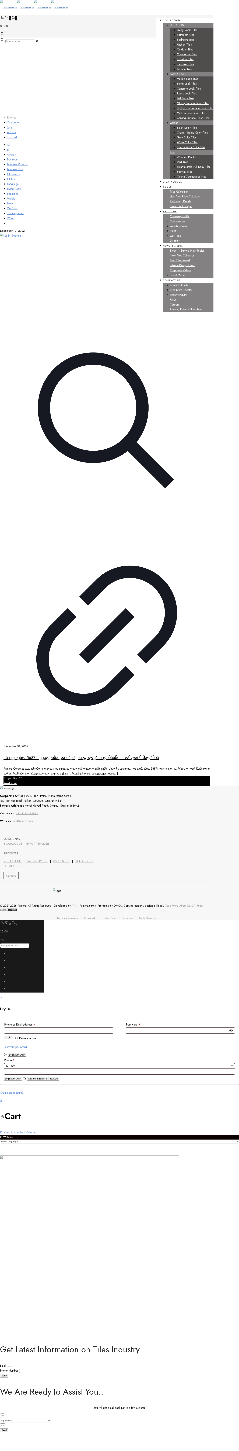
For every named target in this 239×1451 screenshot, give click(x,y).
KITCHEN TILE (61, 861)
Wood (10, 218)
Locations (12, 194)
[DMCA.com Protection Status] (8, 911)
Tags (9, 127)
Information (13, 174)
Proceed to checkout (12, 1132)
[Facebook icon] (11, 954)
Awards (11, 155)
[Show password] (231, 1030)
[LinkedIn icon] (11, 975)
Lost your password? (16, 1047)
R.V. (74, 906)
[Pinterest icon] (11, 982)
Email (3, 1366)
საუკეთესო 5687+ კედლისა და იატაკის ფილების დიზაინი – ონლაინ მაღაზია (81, 757)
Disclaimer (128, 918)
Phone (9, 1060)
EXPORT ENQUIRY (37, 844)
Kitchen (11, 179)
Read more (10, 783)
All (8, 145)
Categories (13, 122)
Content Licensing (148, 918)
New (10, 203)
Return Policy (110, 918)
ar (8, 150)
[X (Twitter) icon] (11, 961)
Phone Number (9, 1371)
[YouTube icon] (11, 968)
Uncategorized (15, 213)
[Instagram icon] (11, 989)
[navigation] (119, 1116)
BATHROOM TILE (37, 861)
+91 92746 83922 (27, 813)
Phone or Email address (19, 1025)
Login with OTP (17, 1054)
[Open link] (22, 829)
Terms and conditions (67, 918)
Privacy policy (91, 918)
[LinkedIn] (13, 829)
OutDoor (12, 208)
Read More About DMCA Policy (184, 906)
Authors (11, 132)
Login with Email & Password (43, 1078)
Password (133, 1025)
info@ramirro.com (23, 821)
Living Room (14, 189)
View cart (31, 1132)
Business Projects (17, 164)
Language (13, 184)
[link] (37, 41)
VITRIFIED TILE (12, 861)
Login (8, 1037)
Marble (11, 199)
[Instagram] (32, 829)
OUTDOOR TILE (13, 866)
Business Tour (15, 169)
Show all (12, 137)
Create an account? (11, 1093)
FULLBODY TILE (84, 861)
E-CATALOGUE (12, 844)
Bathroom (12, 159)
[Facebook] (4, 829)
